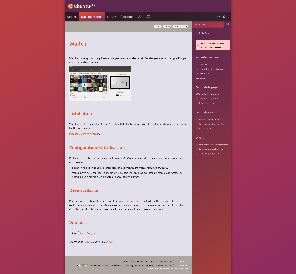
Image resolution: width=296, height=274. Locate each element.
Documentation (92, 16)
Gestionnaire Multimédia (211, 123)
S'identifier (204, 32)
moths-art (183, 261)
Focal (157, 26)
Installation (201, 64)
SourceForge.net (88, 233)
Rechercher (227, 24)
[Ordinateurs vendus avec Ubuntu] (148, 16)
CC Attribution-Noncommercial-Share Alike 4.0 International (168, 267)
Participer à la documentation (213, 144)
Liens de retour (206, 103)
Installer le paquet (79, 133)
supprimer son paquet (130, 200)
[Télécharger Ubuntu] (140, 16)
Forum (111, 16)
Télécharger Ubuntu (209, 153)
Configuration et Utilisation (209, 68)
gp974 (88, 241)
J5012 (109, 241)
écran (167, 26)
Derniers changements (210, 119)
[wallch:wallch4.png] (100, 99)
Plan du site (205, 128)
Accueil (72, 16)
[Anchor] (72, 43)
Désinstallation (203, 73)
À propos (127, 16)
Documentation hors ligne (212, 149)
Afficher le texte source (207, 94)
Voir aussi (200, 77)
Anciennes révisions (209, 98)
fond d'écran (180, 26)
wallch (95, 133)
